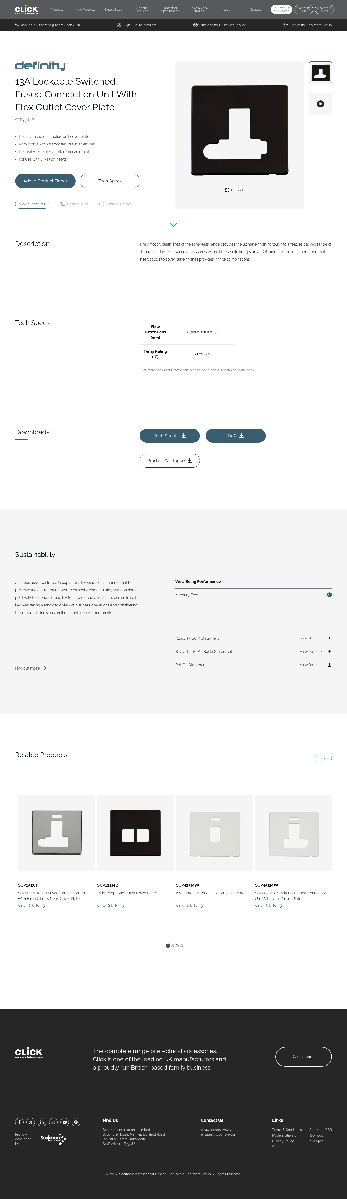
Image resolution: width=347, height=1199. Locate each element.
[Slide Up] (173, 226)
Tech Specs (110, 180)
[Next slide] (328, 758)
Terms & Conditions (287, 1130)
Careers (278, 1147)
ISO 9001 (316, 1135)
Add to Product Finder (45, 180)
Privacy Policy (283, 1141)
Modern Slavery (284, 1135)
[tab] (168, 945)
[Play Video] (320, 104)
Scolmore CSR (320, 1130)
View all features (32, 204)
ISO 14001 (317, 1141)
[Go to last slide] (318, 758)
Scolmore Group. (199, 1174)
